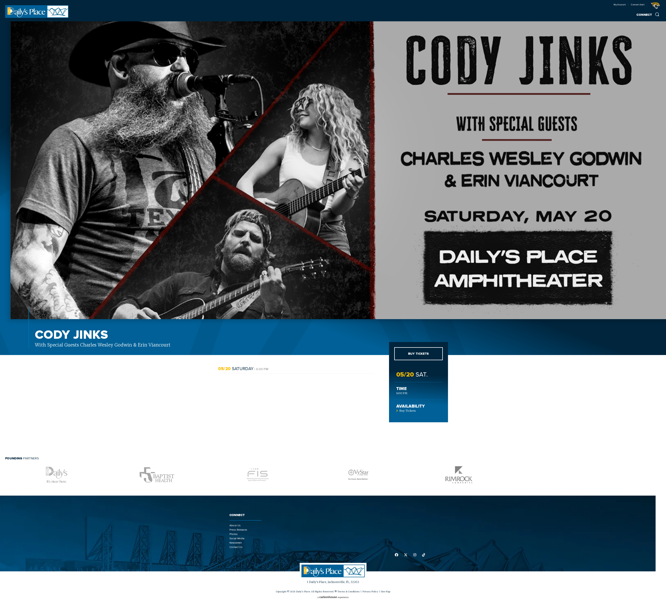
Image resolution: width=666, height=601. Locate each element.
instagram (414, 555)
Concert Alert (637, 4)
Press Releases (238, 529)
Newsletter (235, 542)
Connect (644, 15)
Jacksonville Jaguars (656, 7)
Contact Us (236, 547)
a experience (333, 597)
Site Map (385, 591)
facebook (396, 555)
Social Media (237, 538)
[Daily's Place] (37, 17)
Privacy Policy (370, 591)
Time (401, 388)
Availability (410, 406)
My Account (620, 4)
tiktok (423, 555)
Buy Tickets (418, 354)
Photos (233, 534)
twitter (405, 555)
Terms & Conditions (349, 591)
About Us (235, 525)
